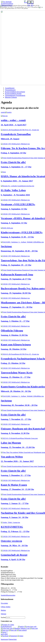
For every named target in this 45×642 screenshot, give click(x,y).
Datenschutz (12, 639)
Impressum (4, 639)
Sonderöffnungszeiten (8, 595)
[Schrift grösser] (28, 2)
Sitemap (3, 614)
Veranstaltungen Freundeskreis (15, 95)
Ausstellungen (9, 88)
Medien (3, 610)
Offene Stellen (5, 607)
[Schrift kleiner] (32, 2)
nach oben (4, 634)
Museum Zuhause (11, 97)
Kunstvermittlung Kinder (13, 93)
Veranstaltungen (10, 90)
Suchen (3, 617)
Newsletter (4, 603)
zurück (3, 112)
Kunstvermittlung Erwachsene (15, 92)
